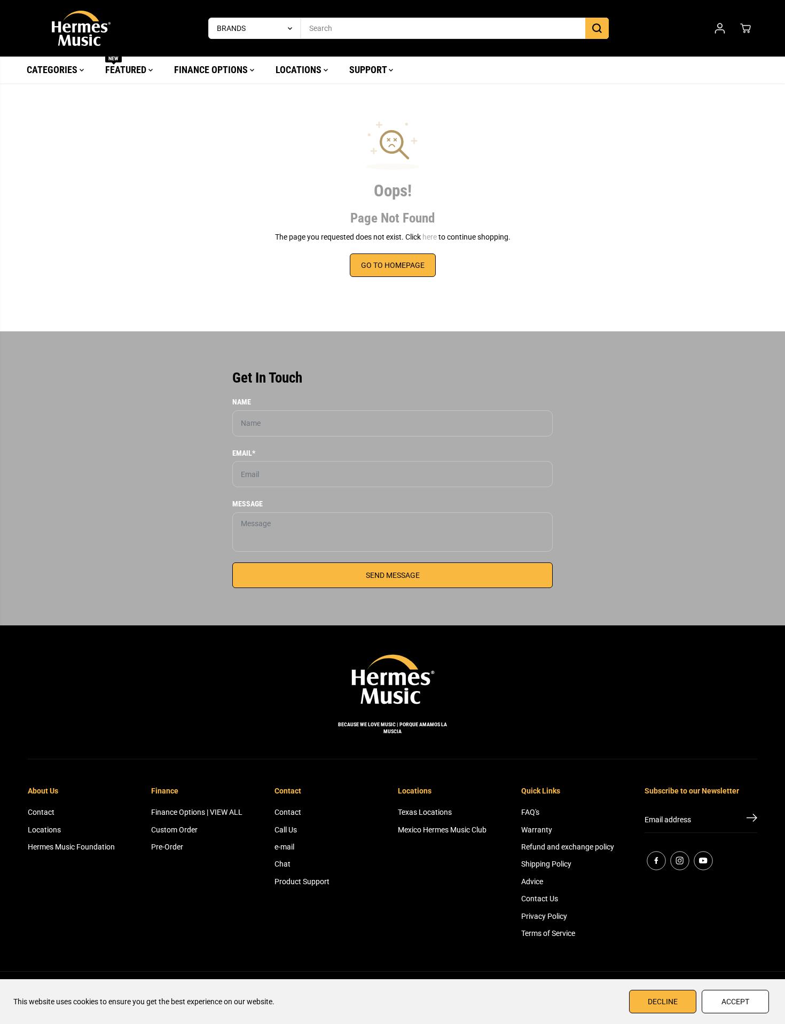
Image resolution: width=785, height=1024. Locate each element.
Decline (663, 1001)
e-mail (284, 847)
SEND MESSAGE (393, 575)
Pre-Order (167, 847)
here (429, 237)
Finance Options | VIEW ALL (196, 812)
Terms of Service (548, 933)
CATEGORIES (53, 69)
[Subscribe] (752, 819)
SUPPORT (369, 69)
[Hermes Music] (81, 28)
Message (247, 503)
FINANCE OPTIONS (212, 69)
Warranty (536, 829)
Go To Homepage (393, 265)
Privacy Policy (544, 916)
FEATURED (126, 66)
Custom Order (174, 829)
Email (243, 453)
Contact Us (539, 898)
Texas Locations (425, 812)
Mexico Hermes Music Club (442, 829)
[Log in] (720, 28)
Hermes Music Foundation (71, 847)
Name (241, 402)
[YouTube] (703, 860)
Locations (44, 829)
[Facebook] (656, 860)
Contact (41, 812)
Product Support (301, 881)
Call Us (285, 829)
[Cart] (745, 28)
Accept (735, 1001)
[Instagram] (680, 860)
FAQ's (530, 812)
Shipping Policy (546, 864)
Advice (532, 881)
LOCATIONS (300, 69)
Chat (282, 864)
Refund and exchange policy (567, 847)
